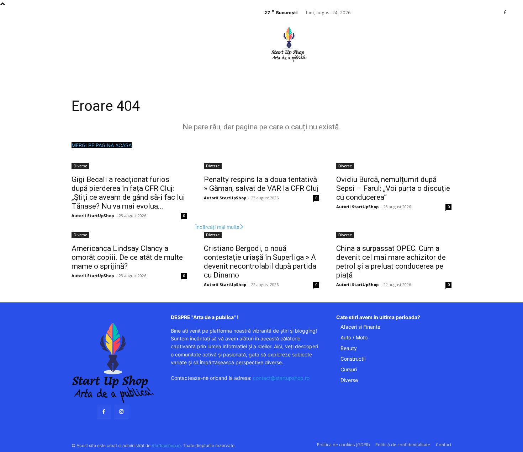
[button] (339, 66)
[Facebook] (505, 13)
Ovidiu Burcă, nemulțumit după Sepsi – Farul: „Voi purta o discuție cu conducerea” (393, 188)
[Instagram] (121, 412)
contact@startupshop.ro (281, 378)
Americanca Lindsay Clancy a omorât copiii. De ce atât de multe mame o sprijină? (127, 257)
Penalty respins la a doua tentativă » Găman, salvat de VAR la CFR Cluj (261, 184)
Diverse (80, 165)
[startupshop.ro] (113, 363)
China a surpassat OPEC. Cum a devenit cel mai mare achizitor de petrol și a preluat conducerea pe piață (391, 261)
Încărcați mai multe (217, 227)
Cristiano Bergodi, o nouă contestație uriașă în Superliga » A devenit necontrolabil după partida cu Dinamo (260, 261)
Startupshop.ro (166, 445)
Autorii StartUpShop (93, 215)
